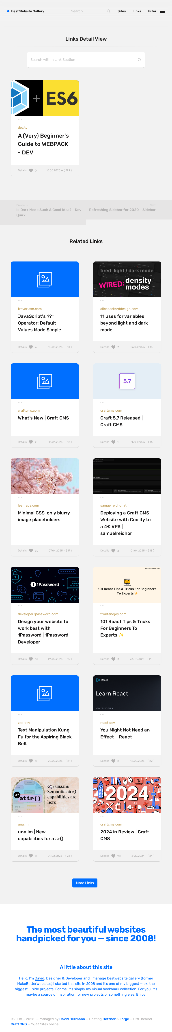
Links (137, 11)
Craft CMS (19, 1024)
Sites (122, 11)
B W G (27, 11)
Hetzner (109, 1019)
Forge (124, 1019)
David (39, 978)
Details (45, 170)
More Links (85, 883)
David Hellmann (72, 1019)
